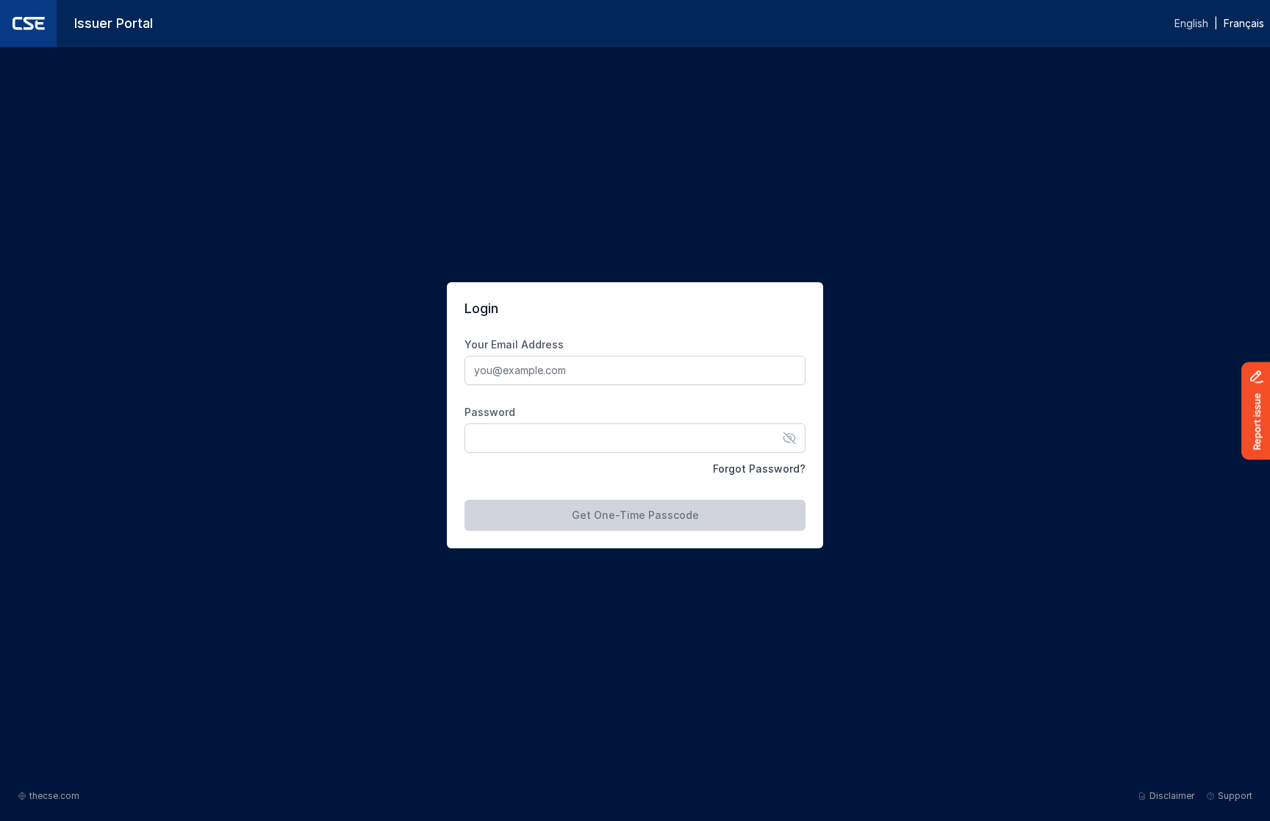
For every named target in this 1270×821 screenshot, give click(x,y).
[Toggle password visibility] (789, 438)
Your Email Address (514, 344)
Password (489, 412)
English (1191, 23)
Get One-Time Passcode (635, 515)
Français (1244, 23)
